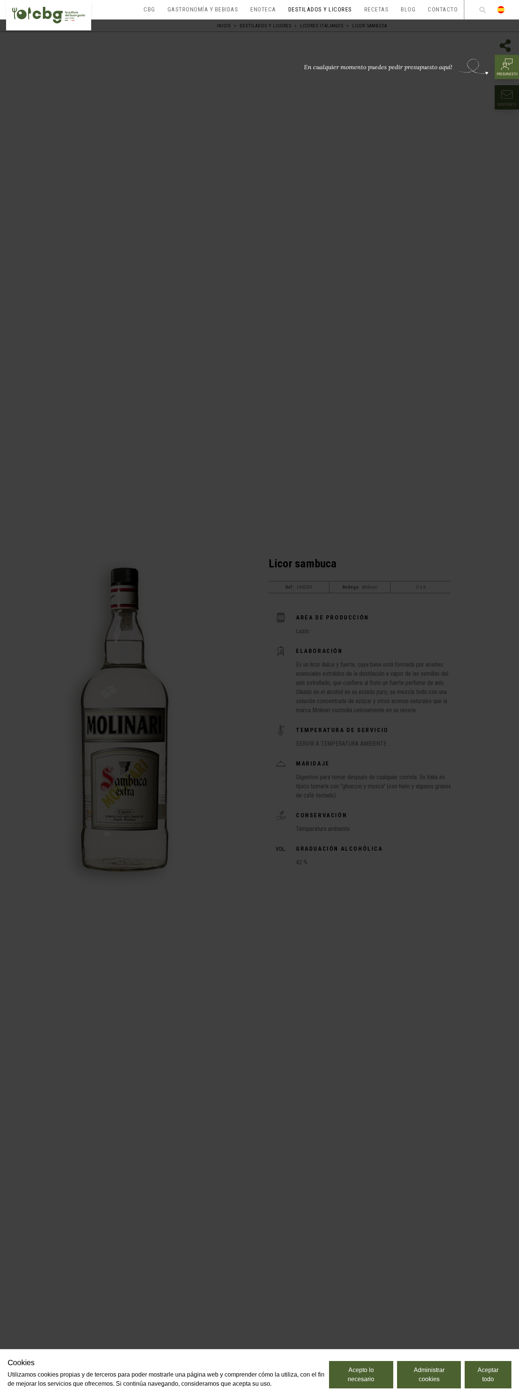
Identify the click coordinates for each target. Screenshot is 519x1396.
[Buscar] (482, 9)
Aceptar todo (488, 1374)
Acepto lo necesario (361, 1374)
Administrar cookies (429, 1374)
